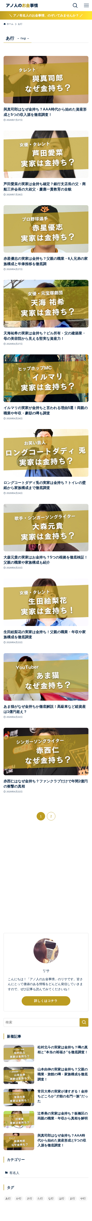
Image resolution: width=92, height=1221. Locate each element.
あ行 (8, 1198)
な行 (51, 1198)
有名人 (14, 1173)
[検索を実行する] (83, 1022)
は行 (61, 1198)
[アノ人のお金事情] (22, 5)
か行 (18, 1198)
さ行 (29, 1198)
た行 (40, 1198)
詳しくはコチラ (46, 1000)
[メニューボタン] (86, 5)
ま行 (72, 1198)
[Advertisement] (46, 880)
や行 (83, 1198)
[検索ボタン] (75, 5)
